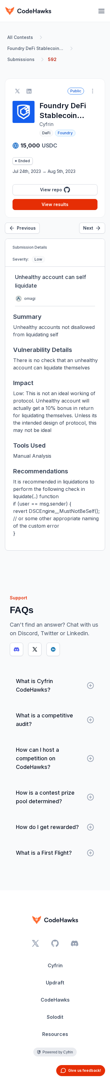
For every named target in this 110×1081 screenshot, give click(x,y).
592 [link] (52, 59)
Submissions (21, 59)
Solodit (55, 1017)
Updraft (55, 983)
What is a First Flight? (44, 853)
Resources (55, 1034)
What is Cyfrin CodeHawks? (34, 685)
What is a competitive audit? (44, 719)
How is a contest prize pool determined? (45, 796)
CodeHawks (55, 1000)
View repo (51, 189)
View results (55, 204)
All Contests (20, 37)
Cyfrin (55, 965)
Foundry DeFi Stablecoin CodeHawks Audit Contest (36, 48)
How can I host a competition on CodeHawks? (37, 758)
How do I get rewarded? (47, 827)
